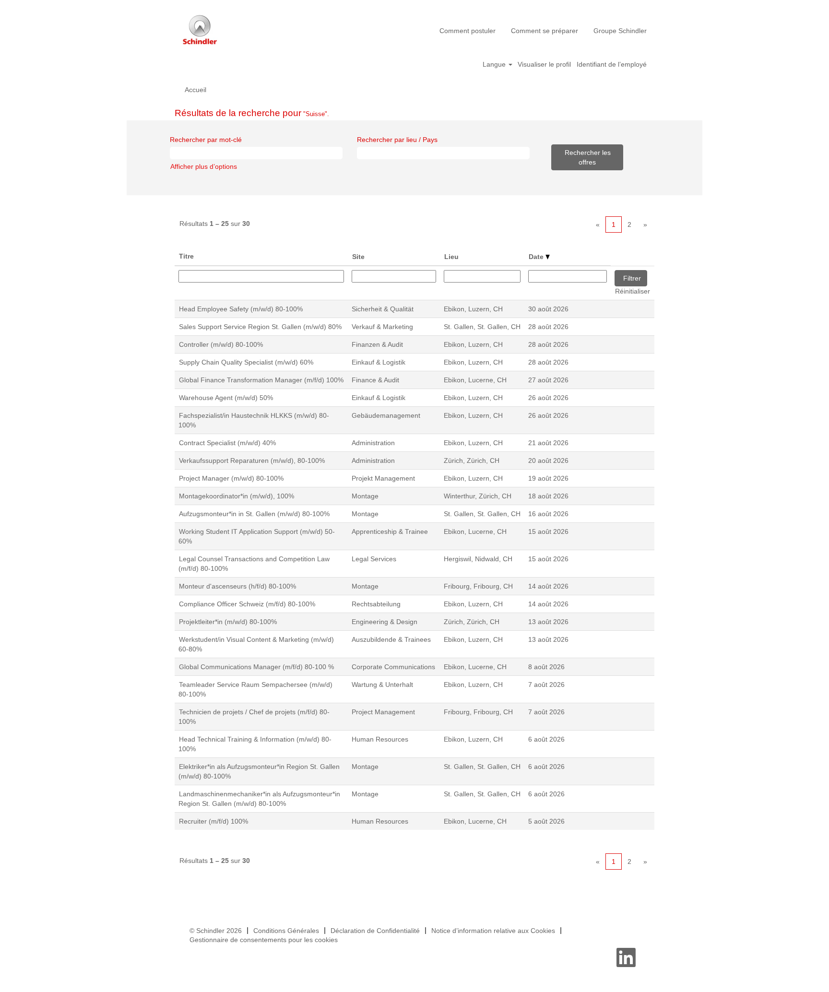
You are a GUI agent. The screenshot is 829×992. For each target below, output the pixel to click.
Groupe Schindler (620, 31)
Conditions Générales (286, 930)
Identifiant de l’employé (612, 64)
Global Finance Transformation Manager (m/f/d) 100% (261, 380)
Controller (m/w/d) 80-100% (221, 344)
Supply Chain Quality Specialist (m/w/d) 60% (246, 362)
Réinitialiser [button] (632, 291)
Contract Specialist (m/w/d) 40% (227, 443)
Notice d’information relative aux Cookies (493, 930)
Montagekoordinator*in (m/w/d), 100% (236, 496)
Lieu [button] (451, 256)
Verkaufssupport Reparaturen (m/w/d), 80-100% (252, 460)
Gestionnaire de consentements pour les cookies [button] (263, 940)
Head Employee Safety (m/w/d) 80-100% (241, 309)
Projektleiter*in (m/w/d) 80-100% (228, 622)
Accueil (195, 90)
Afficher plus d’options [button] (203, 166)
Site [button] (358, 256)
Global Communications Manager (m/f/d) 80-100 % (256, 667)
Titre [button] (186, 256)
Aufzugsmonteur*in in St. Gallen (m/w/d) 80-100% (254, 514)
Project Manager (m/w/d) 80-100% (231, 478)
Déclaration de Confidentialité (375, 930)
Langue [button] (495, 64)
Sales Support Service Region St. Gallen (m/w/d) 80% (260, 327)
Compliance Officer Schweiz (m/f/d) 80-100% (247, 604)
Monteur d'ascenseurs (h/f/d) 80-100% (237, 586)
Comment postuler (467, 31)
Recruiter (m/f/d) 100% (213, 821)
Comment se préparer (544, 31)
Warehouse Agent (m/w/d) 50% (226, 398)
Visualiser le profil (544, 64)
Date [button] (537, 256)
